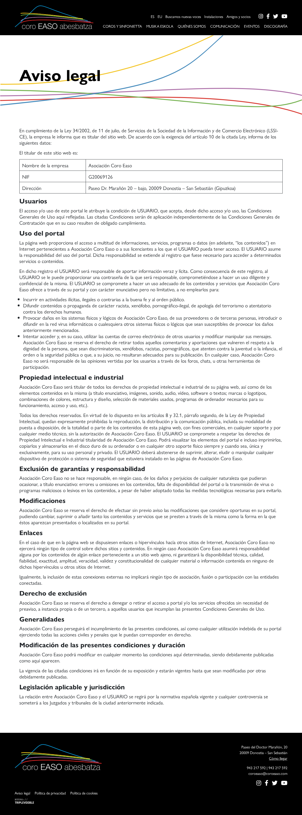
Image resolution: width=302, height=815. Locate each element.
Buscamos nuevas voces (183, 16)
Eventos (252, 26)
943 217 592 (256, 767)
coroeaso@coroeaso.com (267, 773)
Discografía (275, 26)
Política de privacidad (50, 793)
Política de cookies (84, 793)
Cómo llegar (278, 758)
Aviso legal (22, 793)
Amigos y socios (238, 16)
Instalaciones (213, 16)
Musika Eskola (159, 26)
